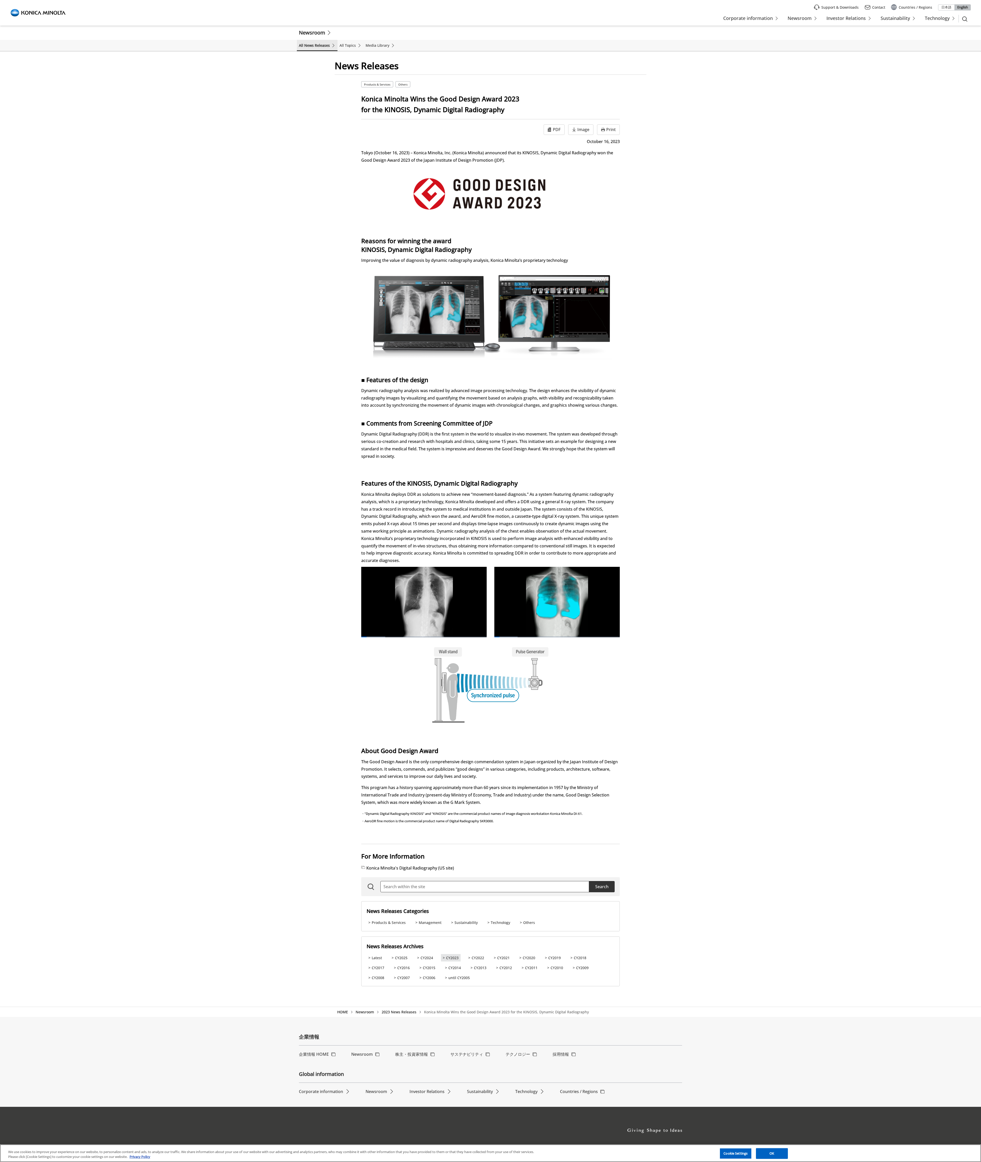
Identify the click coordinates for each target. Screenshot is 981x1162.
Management (430, 922)
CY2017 (378, 967)
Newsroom (312, 32)
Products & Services (377, 84)
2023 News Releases (399, 1012)
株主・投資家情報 (411, 1054)
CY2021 (503, 957)
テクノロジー (518, 1054)
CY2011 (531, 967)
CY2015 (429, 967)
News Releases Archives (395, 946)
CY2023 (452, 957)
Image (583, 129)
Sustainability (466, 922)
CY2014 (454, 967)
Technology (500, 922)
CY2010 (557, 967)
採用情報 (561, 1054)
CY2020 (529, 957)
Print (611, 129)
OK (771, 1153)
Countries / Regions (579, 1091)
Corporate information (321, 1091)
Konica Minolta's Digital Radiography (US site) (410, 868)
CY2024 (427, 957)
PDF (556, 129)
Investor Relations (427, 1091)
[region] (490, 1153)
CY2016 (403, 967)
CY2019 (554, 957)
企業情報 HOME (314, 1054)
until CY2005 (459, 977)
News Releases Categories (398, 911)
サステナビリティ (466, 1054)
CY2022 (478, 957)
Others (402, 84)
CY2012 (505, 967)
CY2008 (378, 977)
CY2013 (480, 967)
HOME (342, 1012)
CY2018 (580, 957)
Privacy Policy (140, 1156)
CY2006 (429, 977)
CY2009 (582, 967)
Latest (377, 957)
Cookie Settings (735, 1153)
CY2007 (403, 977)
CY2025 (401, 957)
